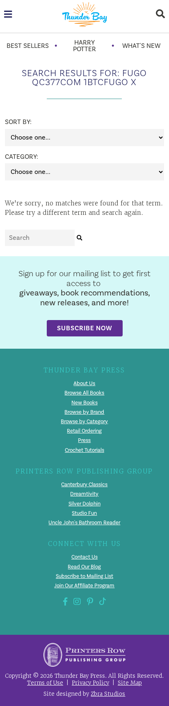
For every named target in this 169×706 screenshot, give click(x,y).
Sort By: (15, 122)
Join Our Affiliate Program (84, 585)
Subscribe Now (84, 328)
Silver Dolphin (84, 504)
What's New (141, 46)
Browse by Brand (84, 412)
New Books (84, 402)
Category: (15, 157)
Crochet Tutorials (84, 450)
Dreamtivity (84, 494)
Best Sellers (28, 46)
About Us (84, 383)
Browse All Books (84, 393)
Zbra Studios (108, 693)
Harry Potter (84, 45)
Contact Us (84, 557)
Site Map (130, 682)
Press (84, 440)
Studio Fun (84, 513)
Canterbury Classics (84, 484)
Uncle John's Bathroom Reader (84, 522)
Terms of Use (45, 682)
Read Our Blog (84, 567)
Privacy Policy (90, 682)
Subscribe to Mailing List (84, 576)
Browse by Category (84, 421)
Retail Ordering (84, 431)
